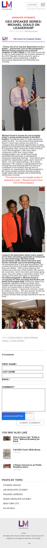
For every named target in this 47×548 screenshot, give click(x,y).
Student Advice (12, 485)
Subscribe (32, 5)
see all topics (9, 508)
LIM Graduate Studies (15, 490)
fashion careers (13, 494)
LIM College (7, 5)
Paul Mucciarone (31, 31)
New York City (11, 503)
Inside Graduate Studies (17, 499)
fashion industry (16, 337)
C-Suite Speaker (17, 341)
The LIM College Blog (36, 9)
